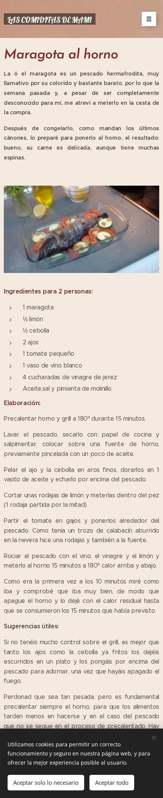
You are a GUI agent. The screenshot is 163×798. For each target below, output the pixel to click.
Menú (149, 19)
